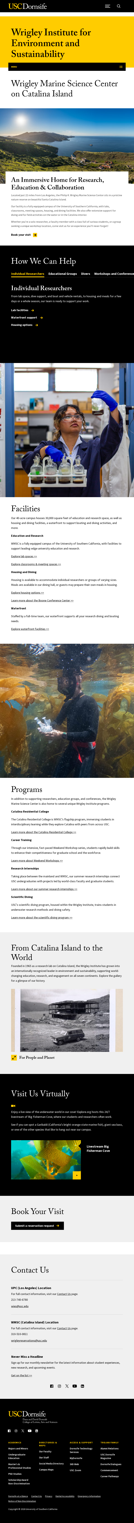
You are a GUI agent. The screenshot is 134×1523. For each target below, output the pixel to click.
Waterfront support (24, 317)
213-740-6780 (19, 1300)
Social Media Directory (51, 1463)
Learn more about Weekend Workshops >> (37, 860)
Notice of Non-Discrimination (22, 1501)
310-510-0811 (19, 1334)
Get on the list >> (21, 1375)
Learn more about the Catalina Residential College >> (43, 832)
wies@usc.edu (19, 1306)
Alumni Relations (109, 1448)
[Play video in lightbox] (46, 1159)
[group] (67, 306)
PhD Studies (15, 1473)
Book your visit (21, 235)
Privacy (48, 1496)
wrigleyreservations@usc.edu (29, 1340)
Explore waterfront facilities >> (30, 629)
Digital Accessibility (65, 1496)
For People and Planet (37, 1058)
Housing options (22, 325)
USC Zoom (75, 1470)
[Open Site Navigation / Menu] (108, 6)
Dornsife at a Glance (18, 1496)
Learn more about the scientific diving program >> (41, 917)
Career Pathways (109, 1476)
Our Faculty (45, 1451)
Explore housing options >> (27, 592)
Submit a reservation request (34, 1226)
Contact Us (64, 1294)
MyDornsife (76, 1458)
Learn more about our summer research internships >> (44, 889)
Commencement (109, 1470)
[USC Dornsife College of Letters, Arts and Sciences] (27, 8)
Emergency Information (89, 1496)
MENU (14, 66)
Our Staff (44, 1457)
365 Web (74, 1464)
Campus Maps (46, 1469)
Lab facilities (20, 310)
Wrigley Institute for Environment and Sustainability (51, 45)
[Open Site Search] (119, 6)
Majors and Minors (18, 1448)
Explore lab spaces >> (24, 556)
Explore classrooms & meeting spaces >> (36, 564)
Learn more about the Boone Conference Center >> (42, 600)
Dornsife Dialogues (110, 1464)
